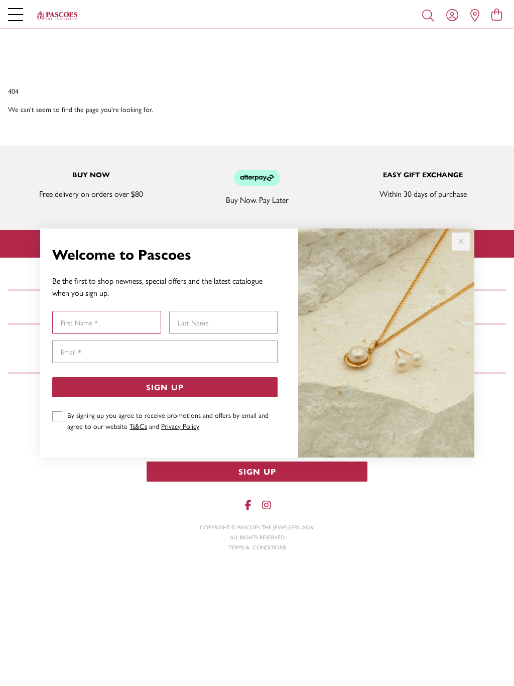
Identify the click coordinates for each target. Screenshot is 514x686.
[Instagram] (266, 505)
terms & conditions (257, 547)
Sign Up (165, 387)
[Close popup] (461, 242)
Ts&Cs (138, 426)
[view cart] (496, 14)
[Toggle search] (430, 15)
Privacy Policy (180, 426)
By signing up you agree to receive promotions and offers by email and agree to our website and (168, 420)
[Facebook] (248, 505)
